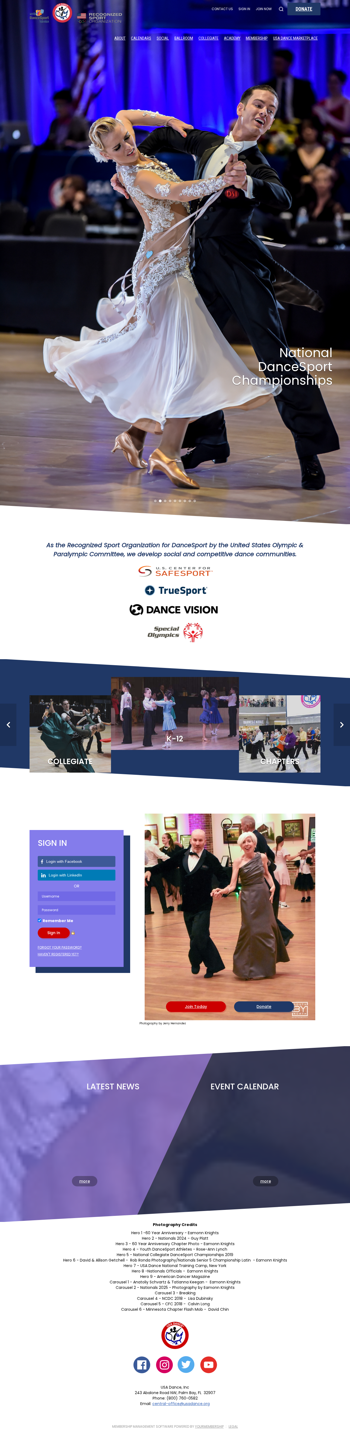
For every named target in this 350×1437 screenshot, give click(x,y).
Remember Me (58, 687)
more (84, 947)
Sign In (244, 9)
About (120, 38)
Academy (232, 38)
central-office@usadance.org (181, 1170)
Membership (257, 38)
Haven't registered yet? (58, 720)
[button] (9, 131)
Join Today (196, 773)
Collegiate (208, 38)
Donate (304, 9)
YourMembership (209, 1192)
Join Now (264, 9)
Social (163, 38)
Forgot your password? (60, 714)
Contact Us (222, 9)
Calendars (141, 38)
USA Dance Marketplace (295, 38)
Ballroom (183, 38)
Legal (233, 1192)
